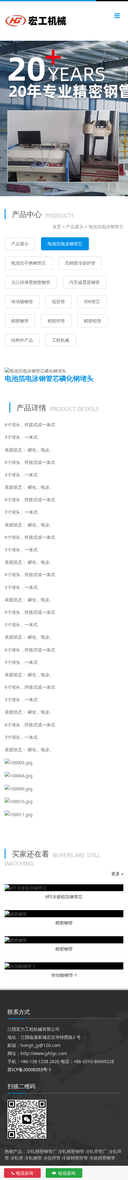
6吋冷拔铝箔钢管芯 (64, 897)
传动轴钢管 (22, 301)
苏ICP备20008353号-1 (29, 1069)
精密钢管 (20, 321)
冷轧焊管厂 (96, 1151)
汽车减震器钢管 (84, 282)
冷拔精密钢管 (102, 1158)
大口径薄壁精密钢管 (30, 282)
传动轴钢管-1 (64, 975)
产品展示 (75, 226)
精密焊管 (56, 321)
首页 (57, 226)
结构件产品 (22, 340)
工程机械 (60, 340)
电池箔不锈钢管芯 (28, 263)
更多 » (117, 874)
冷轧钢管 (33, 1158)
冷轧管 (16, 1158)
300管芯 (92, 301)
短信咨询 (66, 1173)
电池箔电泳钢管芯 (106, 226)
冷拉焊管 (52, 1158)
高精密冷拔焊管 (80, 263)
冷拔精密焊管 (75, 1158)
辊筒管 (58, 301)
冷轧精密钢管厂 (41, 1151)
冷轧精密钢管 (71, 1151)
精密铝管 (92, 321)
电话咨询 (24, 1173)
